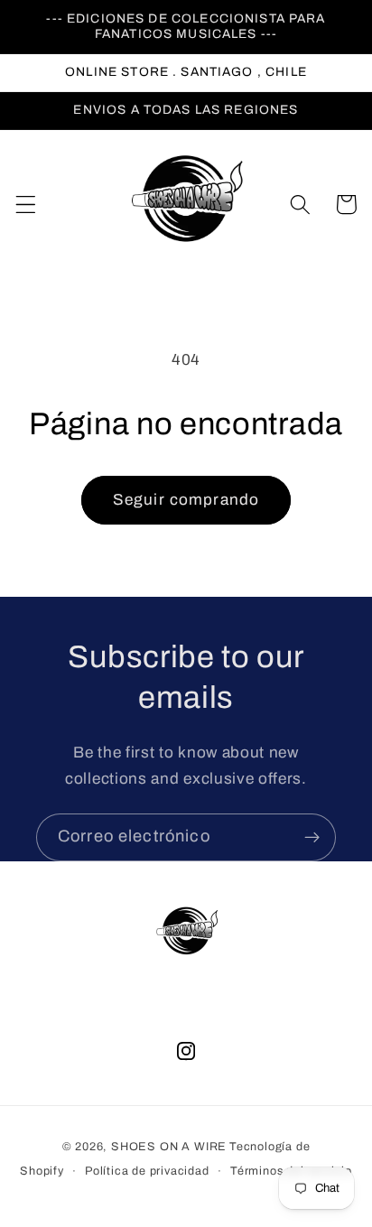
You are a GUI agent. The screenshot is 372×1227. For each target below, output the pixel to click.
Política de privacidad (147, 1171)
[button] (26, 204)
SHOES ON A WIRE (169, 1146)
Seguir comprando (186, 499)
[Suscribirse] (312, 837)
